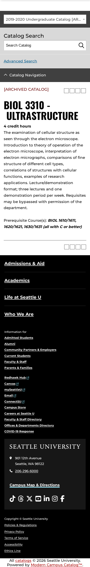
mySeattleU (13, 389)
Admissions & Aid (24, 263)
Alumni (9, 344)
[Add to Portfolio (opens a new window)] (66, 90)
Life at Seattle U (22, 297)
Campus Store (15, 407)
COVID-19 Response (19, 431)
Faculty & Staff (15, 361)
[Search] (81, 45)
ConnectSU (12, 401)
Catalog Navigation (27, 75)
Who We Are (19, 314)
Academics (17, 280)
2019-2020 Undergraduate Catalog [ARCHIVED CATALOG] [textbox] (46, 19)
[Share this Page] (72, 90)
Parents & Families (18, 367)
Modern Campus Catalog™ (56, 565)
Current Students (17, 355)
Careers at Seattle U (19, 413)
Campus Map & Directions (35, 485)
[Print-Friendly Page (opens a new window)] (77, 90)
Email (8, 395)
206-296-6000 (26, 471)
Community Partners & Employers (30, 349)
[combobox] (45, 19)
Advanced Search (20, 61)
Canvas (9, 383)
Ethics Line (12, 550)
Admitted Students (18, 337)
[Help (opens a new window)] (83, 90)
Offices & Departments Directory (29, 425)
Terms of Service (16, 538)
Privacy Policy (14, 531)
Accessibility (13, 544)
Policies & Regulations (20, 525)
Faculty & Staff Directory (23, 419)
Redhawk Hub (15, 377)
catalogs (23, 560)
